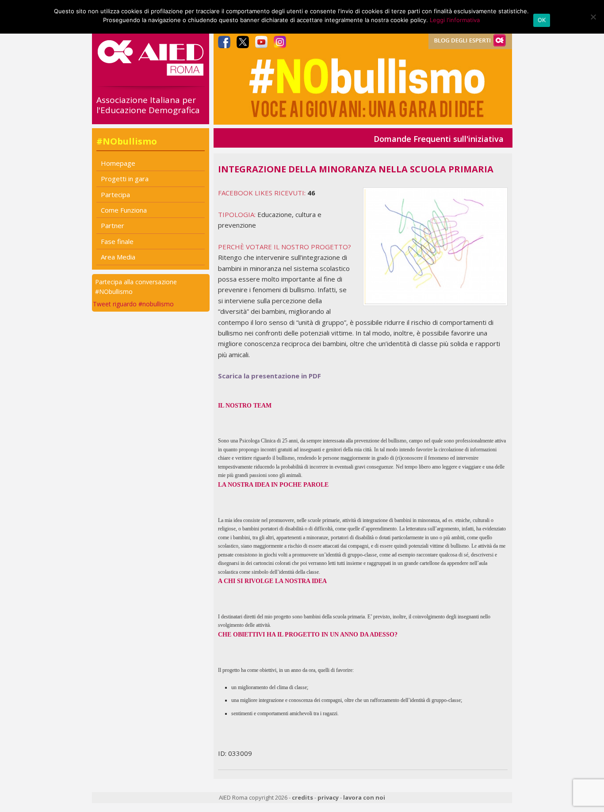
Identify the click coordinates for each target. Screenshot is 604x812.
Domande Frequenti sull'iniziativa (439, 138)
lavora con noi (364, 797)
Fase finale (117, 241)
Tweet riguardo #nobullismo (133, 304)
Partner (112, 225)
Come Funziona (124, 210)
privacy (328, 797)
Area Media (118, 256)
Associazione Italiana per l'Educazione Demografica (148, 105)
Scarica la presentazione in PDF (269, 375)
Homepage (118, 163)
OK (542, 19)
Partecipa (115, 194)
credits (302, 797)
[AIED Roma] (150, 72)
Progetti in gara (125, 178)
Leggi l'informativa (455, 19)
